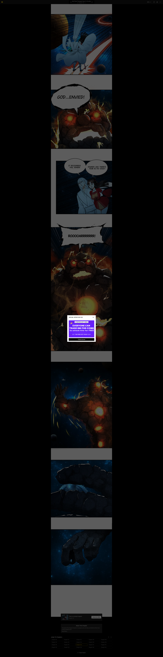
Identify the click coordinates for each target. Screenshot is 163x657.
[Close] (93, 317)
